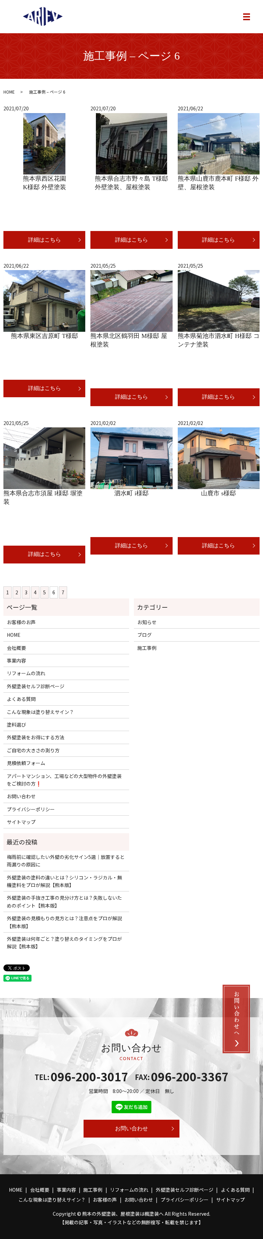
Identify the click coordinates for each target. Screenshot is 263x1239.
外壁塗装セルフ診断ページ (35, 686)
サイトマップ (21, 821)
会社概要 (16, 647)
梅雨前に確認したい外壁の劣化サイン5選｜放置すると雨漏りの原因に (66, 860)
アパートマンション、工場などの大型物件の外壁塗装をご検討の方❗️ (64, 780)
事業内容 (16, 660)
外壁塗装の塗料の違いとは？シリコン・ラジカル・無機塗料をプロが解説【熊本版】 (64, 881)
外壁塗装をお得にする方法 (35, 737)
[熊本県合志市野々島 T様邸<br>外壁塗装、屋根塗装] (131, 144)
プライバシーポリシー (31, 809)
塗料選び (16, 724)
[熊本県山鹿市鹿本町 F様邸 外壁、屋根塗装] (219, 144)
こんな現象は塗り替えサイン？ (40, 711)
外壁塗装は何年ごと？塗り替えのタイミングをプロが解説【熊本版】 (64, 942)
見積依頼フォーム (26, 763)
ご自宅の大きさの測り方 (33, 750)
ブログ (144, 634)
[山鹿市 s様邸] (219, 458)
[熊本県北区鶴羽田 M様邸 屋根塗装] (131, 301)
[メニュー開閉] (246, 16)
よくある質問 (21, 698)
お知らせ (146, 622)
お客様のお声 (21, 622)
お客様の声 (105, 1199)
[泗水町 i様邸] (131, 458)
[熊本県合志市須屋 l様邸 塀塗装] (44, 458)
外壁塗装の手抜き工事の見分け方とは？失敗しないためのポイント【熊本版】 (64, 901)
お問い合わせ (21, 796)
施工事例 (146, 647)
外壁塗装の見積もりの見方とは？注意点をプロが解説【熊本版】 (64, 922)
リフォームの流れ (26, 673)
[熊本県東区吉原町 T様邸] (44, 301)
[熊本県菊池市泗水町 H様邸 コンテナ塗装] (219, 301)
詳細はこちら (44, 240)
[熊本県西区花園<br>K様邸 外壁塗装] (44, 144)
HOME (9, 92)
